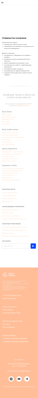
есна (13, 327)
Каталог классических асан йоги (13, 168)
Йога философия (8, 156)
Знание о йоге (7, 177)
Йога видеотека (7, 201)
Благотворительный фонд (11, 180)
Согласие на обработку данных (15, 338)
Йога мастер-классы (9, 117)
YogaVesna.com (22, 105)
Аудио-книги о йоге (9, 161)
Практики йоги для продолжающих (14, 230)
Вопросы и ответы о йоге (13, 321)
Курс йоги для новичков (10, 210)
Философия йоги (9, 149)
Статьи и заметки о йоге (10, 173)
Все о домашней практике (11, 216)
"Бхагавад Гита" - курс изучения (12, 151)
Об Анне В (7, 327)
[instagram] (11, 379)
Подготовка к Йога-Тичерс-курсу (13, 137)
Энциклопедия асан (9, 195)
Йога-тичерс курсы (10, 129)
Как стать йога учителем (10, 132)
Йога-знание (8, 310)
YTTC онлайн (6, 139)
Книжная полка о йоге (9, 158)
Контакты (6, 324)
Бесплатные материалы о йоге (12, 171)
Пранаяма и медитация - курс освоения (15, 236)
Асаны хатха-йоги (10, 307)
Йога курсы (6, 124)
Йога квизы (6, 121)
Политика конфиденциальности (15, 341)
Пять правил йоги (8, 175)
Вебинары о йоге (8, 119)
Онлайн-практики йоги (10, 192)
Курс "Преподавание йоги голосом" (14, 227)
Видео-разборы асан (9, 198)
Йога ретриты (6, 115)
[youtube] (19, 379)
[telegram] (26, 379)
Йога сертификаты (8, 144)
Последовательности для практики (14, 219)
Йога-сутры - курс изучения (11, 154)
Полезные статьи (7, 213)
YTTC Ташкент (6, 142)
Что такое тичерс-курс (9, 135)
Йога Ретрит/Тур (9, 298)
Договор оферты (9, 335)
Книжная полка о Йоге (12, 313)
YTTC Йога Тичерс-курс (12, 295)
